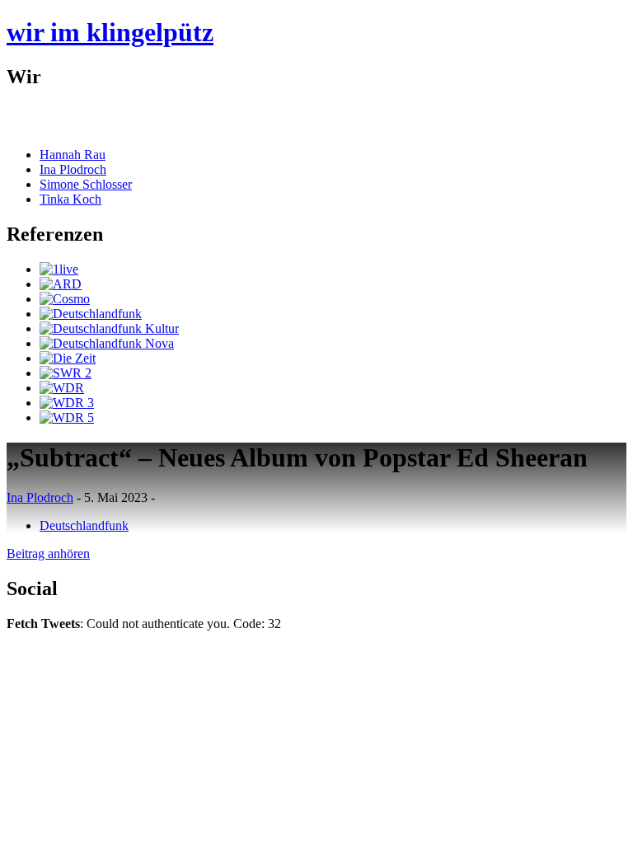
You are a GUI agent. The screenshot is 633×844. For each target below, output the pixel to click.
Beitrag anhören (48, 553)
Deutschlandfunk (84, 525)
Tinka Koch (70, 199)
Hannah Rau (73, 155)
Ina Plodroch (73, 169)
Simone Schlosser (86, 184)
